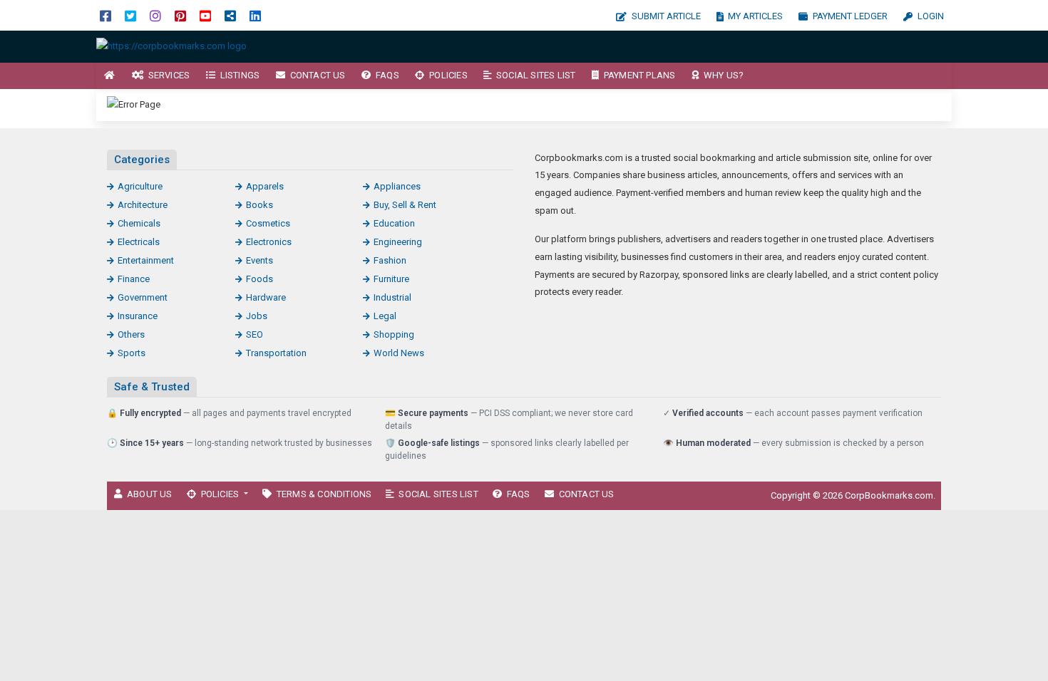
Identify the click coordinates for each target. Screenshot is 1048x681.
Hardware (266, 297)
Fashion (390, 260)
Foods (259, 279)
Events (259, 260)
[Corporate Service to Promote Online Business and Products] (171, 46)
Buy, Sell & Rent (405, 204)
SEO (254, 334)
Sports (131, 353)
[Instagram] (155, 15)
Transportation (276, 353)
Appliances (397, 186)
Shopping (394, 334)
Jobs (256, 316)
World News (399, 353)
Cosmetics (268, 223)
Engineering (398, 241)
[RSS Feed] (230, 15)
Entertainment (146, 260)
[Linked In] (255, 15)
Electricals (139, 241)
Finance (134, 279)
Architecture (143, 204)
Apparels (265, 186)
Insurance (138, 316)
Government (143, 297)
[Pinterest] (180, 15)
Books (259, 204)
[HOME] (109, 76)
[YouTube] (205, 15)
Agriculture (140, 186)
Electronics (269, 241)
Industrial (392, 297)
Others (131, 334)
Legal (385, 316)
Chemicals (139, 223)
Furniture (391, 279)
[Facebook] (105, 15)
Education (394, 223)
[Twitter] (130, 15)
